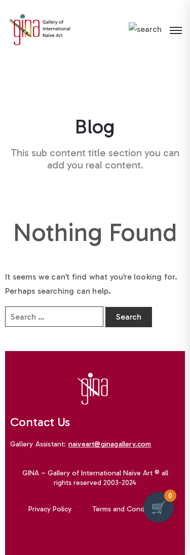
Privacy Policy (49, 509)
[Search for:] (54, 316)
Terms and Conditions (127, 509)
